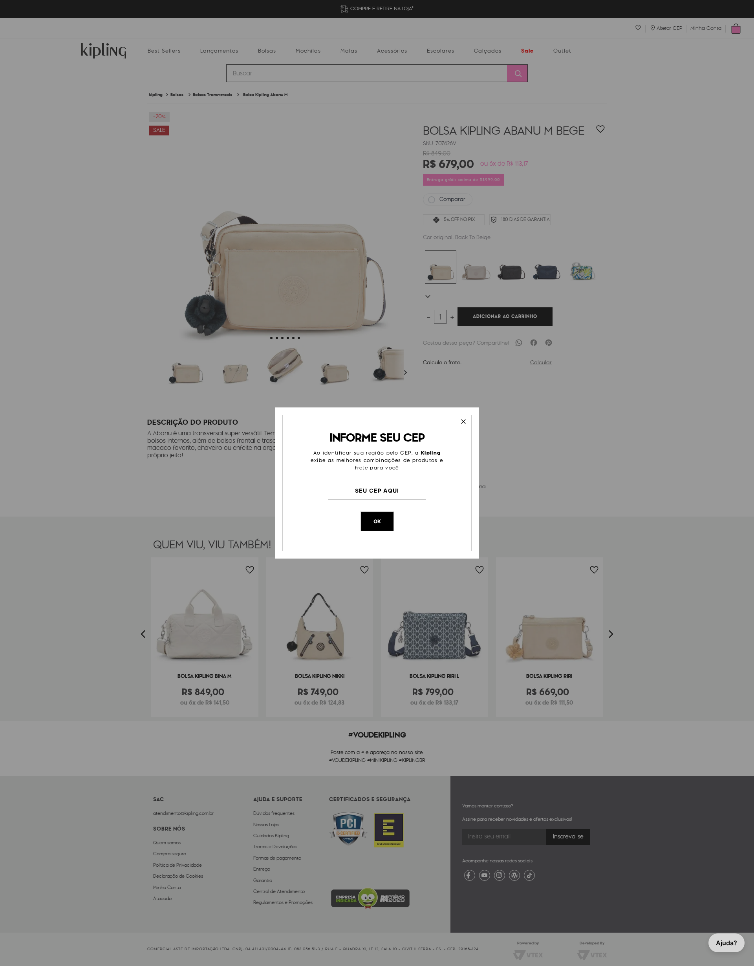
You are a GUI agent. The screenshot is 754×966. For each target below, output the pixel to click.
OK (377, 521)
